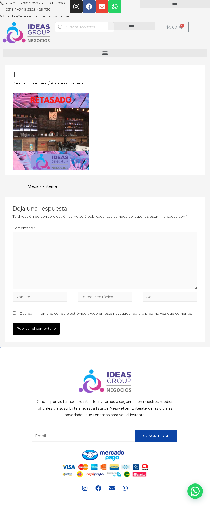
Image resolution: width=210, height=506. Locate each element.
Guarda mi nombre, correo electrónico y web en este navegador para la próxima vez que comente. (105, 313)
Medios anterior (40, 186)
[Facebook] (89, 6)
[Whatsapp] (114, 6)
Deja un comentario (30, 83)
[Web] (170, 297)
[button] (175, 4)
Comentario (24, 228)
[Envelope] (102, 6)
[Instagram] (76, 6)
